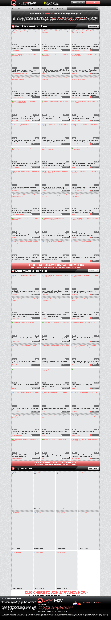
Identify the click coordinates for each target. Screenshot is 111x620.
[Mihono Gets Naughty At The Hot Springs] (85, 329)
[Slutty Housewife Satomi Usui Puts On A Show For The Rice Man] (55, 282)
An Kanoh (74, 73)
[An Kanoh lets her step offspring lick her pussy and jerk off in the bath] (85, 61)
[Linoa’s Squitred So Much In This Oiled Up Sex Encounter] (55, 376)
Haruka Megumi (16, 73)
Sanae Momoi (19, 97)
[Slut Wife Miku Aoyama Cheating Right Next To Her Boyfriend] (25, 306)
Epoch (48, 609)
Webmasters (98, 602)
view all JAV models (93, 468)
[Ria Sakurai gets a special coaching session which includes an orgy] (55, 155)
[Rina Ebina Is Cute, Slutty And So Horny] (85, 376)
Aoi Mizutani (75, 294)
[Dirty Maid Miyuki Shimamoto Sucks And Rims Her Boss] (25, 446)
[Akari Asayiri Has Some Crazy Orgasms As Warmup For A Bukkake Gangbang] (85, 352)
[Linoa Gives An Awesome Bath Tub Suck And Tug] (55, 399)
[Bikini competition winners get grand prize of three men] (55, 202)
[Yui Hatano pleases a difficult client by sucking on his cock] (55, 38)
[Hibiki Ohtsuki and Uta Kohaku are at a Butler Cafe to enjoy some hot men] (25, 202)
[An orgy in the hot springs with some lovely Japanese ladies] (55, 248)
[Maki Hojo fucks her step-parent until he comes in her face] (25, 225)
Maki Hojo (15, 237)
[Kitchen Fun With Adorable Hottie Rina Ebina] (85, 399)
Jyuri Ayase (75, 50)
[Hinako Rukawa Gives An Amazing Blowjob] (85, 423)
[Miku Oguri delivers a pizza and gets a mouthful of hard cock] (55, 85)
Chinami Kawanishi (24, 120)
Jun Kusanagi (75, 190)
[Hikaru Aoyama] (67, 570)
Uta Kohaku (23, 214)
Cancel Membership (89, 602)
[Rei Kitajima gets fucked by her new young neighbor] (25, 38)
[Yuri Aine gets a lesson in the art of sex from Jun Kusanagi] (85, 178)
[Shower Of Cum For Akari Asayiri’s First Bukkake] (55, 329)
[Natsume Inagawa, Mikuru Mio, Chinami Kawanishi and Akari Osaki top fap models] (25, 108)
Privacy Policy (57, 606)
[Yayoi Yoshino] (44, 570)
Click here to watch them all (55, 463)
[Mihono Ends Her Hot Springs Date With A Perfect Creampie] (55, 306)
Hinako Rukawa (76, 435)
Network (60, 8)
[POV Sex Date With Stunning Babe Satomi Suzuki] (25, 352)
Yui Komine (15, 261)
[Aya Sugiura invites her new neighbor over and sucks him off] (25, 155)
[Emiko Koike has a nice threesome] (85, 248)
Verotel (45, 609)
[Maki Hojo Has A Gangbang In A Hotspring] (55, 446)
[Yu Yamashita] (89, 490)
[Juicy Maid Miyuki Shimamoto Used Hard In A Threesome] (25, 423)
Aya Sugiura (15, 167)
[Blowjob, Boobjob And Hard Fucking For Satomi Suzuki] (85, 306)
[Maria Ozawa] (22, 490)
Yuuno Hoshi (75, 237)
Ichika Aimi (15, 144)
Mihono (44, 318)
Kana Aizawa (15, 190)
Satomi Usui (45, 294)
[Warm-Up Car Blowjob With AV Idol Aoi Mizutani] (55, 352)
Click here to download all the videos (55, 265)
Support (75, 602)
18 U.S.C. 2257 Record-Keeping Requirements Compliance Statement (55, 606)
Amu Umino (75, 167)
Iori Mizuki (24, 73)
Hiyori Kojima (15, 411)
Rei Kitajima (15, 50)
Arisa (43, 237)
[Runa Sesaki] (44, 530)
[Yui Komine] (22, 530)
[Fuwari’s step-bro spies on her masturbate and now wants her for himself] (85, 202)
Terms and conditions (66, 606)
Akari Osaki (15, 120)
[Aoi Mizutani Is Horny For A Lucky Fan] (25, 329)
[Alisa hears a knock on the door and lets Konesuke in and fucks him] (55, 225)
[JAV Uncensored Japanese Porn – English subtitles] (26, 3)
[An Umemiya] (67, 490)
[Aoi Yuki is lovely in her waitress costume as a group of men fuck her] (55, 178)
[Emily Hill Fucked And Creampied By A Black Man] (25, 282)
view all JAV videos (94, 26)
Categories (50, 8)
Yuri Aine (82, 190)
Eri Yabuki (74, 458)
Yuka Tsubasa (75, 97)
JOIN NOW (92, 2)
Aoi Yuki (44, 190)
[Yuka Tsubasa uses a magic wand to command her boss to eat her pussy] (85, 85)
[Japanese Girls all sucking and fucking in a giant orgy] (55, 108)
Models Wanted (66, 608)
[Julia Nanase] (67, 530)
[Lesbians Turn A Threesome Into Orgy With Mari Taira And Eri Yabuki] (85, 446)
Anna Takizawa (76, 120)
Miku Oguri (45, 97)
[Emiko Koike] (89, 530)
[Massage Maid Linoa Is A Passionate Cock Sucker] (55, 423)
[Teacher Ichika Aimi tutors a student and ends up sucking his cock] (25, 131)
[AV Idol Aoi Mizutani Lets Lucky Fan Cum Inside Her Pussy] (85, 282)
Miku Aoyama (15, 318)
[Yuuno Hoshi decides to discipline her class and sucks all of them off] (85, 225)
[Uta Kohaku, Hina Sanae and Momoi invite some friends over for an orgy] (25, 85)
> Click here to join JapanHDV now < (55, 593)
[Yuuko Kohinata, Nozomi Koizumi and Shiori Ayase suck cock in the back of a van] (85, 38)
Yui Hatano (45, 50)
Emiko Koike (75, 261)
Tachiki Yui (45, 73)
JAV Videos (29, 8)
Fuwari (73, 214)
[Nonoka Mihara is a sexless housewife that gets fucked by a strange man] (85, 131)
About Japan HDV (18, 8)
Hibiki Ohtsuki (16, 214)
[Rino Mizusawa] (44, 490)
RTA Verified (58, 608)
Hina (13, 97)
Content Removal (50, 608)
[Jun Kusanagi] (22, 570)
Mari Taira (80, 458)
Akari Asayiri (45, 341)
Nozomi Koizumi (82, 50)
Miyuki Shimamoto (17, 435)
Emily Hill (14, 294)
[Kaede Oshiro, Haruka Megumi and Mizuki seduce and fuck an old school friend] (25, 61)
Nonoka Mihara (76, 144)
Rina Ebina (75, 388)
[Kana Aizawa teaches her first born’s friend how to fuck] (25, 178)
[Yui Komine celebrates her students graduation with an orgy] (25, 248)
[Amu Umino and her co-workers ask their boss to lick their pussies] (85, 155)
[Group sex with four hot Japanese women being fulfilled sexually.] (55, 131)
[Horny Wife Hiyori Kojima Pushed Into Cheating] (25, 399)
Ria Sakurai (45, 167)
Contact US (81, 602)
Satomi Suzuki (75, 318)
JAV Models (40, 8)
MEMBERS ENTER (77, 2)
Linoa (43, 388)
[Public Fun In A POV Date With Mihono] (25, 376)
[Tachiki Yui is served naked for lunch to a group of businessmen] (55, 61)
